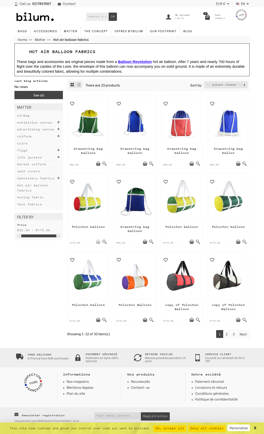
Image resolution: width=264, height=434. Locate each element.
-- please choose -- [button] (224, 85)
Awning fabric (30, 197)
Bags (22, 31)
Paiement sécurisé (209, 381)
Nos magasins (78, 381)
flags (22, 150)
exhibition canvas (34, 122)
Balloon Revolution (135, 62)
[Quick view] (104, 163)
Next (243, 334)
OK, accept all (169, 428)
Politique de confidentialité (216, 399)
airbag (23, 115)
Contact (69, 3)
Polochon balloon (88, 227)
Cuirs (22, 143)
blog (187, 31)
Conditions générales (212, 393)
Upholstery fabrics (35, 178)
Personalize (239, 427)
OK (113, 16)
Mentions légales (80, 387)
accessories (45, 31)
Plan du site (76, 393)
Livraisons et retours (211, 387)
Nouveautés (140, 381)
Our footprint (163, 31)
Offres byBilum (129, 31)
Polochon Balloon (134, 305)
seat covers (28, 171)
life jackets (29, 157)
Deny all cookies (206, 428)
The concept (96, 31)
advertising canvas (35, 129)
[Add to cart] (98, 164)
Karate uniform (31, 164)
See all (38, 95)
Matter (70, 31)
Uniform (24, 136)
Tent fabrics (29, 204)
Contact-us (140, 387)
